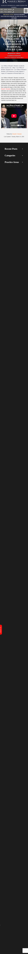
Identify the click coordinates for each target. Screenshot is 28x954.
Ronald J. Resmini (5, 89)
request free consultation (14, 55)
